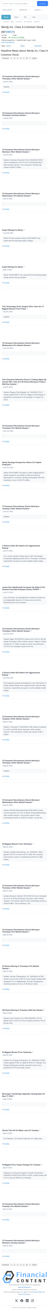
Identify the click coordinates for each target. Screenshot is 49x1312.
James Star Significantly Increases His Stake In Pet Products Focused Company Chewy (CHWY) (23, 588)
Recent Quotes (7, 10)
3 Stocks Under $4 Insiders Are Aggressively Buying (21, 674)
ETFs (25, 17)
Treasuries (37, 21)
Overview (6, 21)
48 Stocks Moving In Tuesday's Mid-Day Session (23, 1010)
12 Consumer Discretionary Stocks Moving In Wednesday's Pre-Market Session (21, 194)
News (12, 21)
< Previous (5, 58)
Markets (6, 17)
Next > (35, 58)
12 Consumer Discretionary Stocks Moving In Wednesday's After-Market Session (21, 801)
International (28, 21)
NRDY (10, 32)
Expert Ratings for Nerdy (13, 230)
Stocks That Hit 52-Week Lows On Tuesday (21, 1130)
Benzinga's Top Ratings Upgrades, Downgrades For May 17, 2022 (23, 1095)
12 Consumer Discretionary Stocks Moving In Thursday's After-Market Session (21, 77)
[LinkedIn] (27, 1300)
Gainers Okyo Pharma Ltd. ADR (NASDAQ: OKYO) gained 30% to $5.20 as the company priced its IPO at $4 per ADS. (24, 1020)
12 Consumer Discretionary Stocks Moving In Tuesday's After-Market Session (21, 717)
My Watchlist (23, 10)
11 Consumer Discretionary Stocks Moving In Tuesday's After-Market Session (20, 507)
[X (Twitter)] (16, 1300)
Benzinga (7, 92)
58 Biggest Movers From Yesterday (18, 844)
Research (38, 46)
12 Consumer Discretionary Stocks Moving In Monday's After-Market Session (21, 150)
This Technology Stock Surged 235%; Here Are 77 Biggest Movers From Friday (23, 307)
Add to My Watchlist (7, 42)
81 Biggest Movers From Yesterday (17, 1052)
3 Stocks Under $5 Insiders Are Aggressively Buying (21, 547)
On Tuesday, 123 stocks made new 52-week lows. (23, 1138)
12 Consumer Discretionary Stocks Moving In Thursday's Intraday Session (21, 114)
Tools (33, 17)
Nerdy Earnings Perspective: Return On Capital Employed (21, 463)
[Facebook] (21, 1300)
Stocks (16, 17)
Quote (8, 46)
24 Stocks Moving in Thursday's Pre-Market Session (20, 967)
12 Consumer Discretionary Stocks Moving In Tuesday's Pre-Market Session (21, 1205)
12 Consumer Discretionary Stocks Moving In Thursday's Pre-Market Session (21, 427)
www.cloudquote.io (24, 1287)
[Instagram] (32, 1300)
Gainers (7, 87)
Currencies (18, 21)
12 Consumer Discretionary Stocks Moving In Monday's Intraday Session (21, 1241)
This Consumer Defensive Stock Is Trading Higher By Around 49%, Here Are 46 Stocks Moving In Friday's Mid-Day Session (24, 381)
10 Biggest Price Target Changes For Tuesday (22, 1165)
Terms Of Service (24, 1294)
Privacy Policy (37, 1292)
